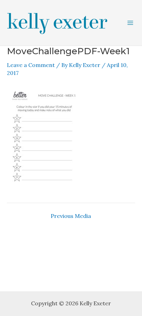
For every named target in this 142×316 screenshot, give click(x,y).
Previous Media (71, 216)
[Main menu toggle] (130, 22)
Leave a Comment (31, 64)
